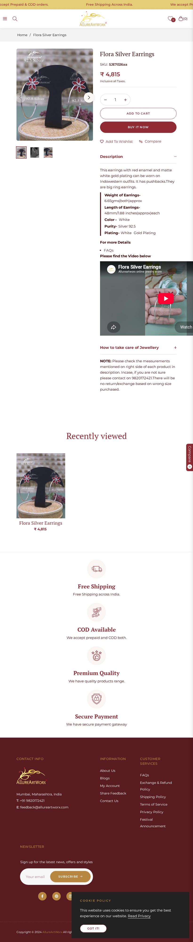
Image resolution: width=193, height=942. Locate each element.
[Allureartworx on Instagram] (70, 896)
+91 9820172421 (32, 800)
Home (22, 35)
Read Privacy (139, 916)
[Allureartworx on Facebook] (42, 896)
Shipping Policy (153, 797)
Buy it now (138, 127)
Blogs (105, 778)
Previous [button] (20, 97)
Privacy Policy (151, 812)
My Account (110, 786)
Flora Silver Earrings (40, 523)
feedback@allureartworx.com (44, 807)
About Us (107, 771)
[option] (54, 95)
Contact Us (109, 801)
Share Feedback (113, 793)
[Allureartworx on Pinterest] (56, 896)
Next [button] (89, 97)
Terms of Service (153, 804)
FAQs (108, 250)
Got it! (93, 928)
